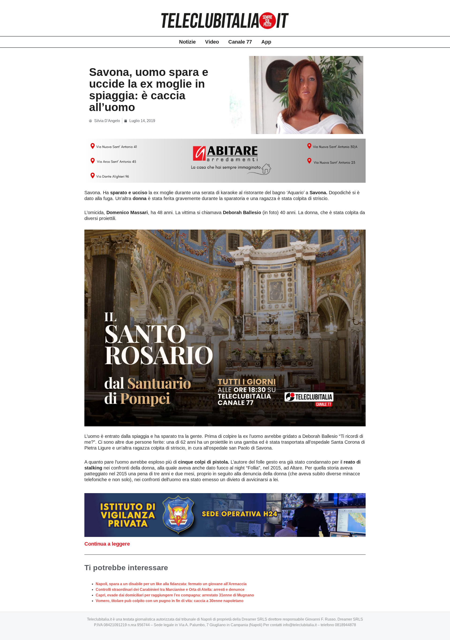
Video (212, 42)
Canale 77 (240, 42)
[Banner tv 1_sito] (225, 327)
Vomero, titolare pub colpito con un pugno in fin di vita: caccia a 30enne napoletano (170, 601)
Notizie (187, 42)
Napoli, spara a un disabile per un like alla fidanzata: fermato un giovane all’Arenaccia (171, 584)
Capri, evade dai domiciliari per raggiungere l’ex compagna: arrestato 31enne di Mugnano (175, 595)
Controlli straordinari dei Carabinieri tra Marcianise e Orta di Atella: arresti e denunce (170, 590)
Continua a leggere (107, 544)
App (266, 42)
